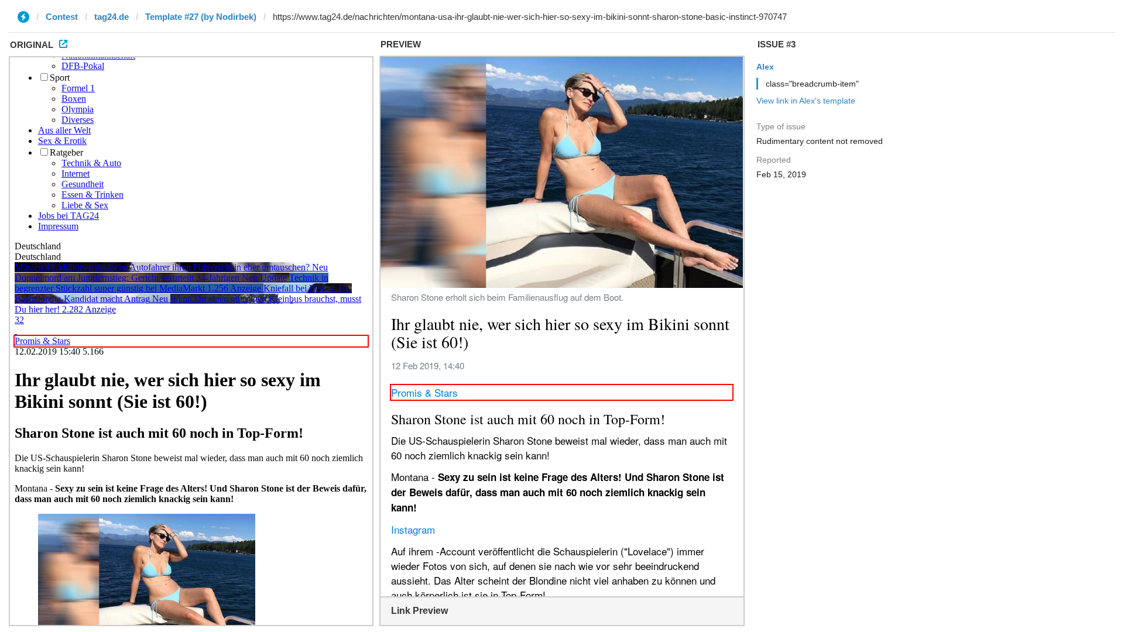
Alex (765, 66)
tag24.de (111, 17)
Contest (62, 17)
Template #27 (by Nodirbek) (200, 17)
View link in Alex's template (805, 100)
